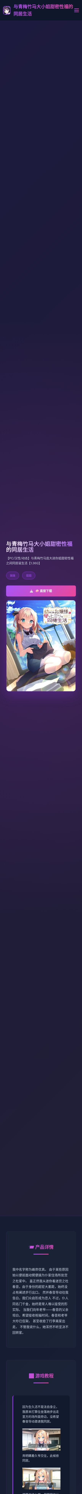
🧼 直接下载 (43, 591)
